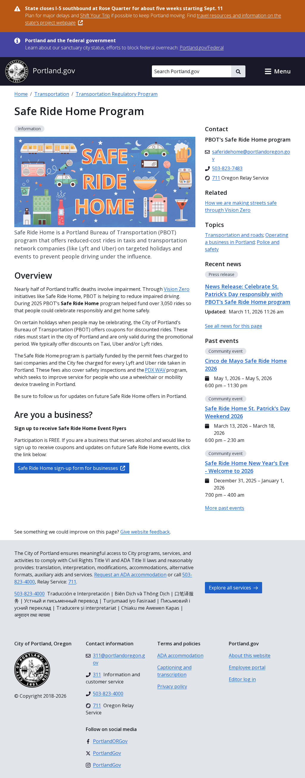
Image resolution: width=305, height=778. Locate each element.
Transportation (51, 94)
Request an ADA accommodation (130, 574)
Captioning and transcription (174, 671)
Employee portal (247, 667)
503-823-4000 (29, 593)
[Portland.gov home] (40, 71)
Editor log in (242, 679)
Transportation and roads (234, 235)
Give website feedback (145, 531)
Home (21, 94)
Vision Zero (176, 289)
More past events (224, 508)
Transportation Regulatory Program (117, 94)
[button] (277, 71)
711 (72, 581)
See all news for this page (233, 326)
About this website (249, 655)
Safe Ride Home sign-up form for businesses (68, 468)
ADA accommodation (180, 655)
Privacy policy (172, 686)
